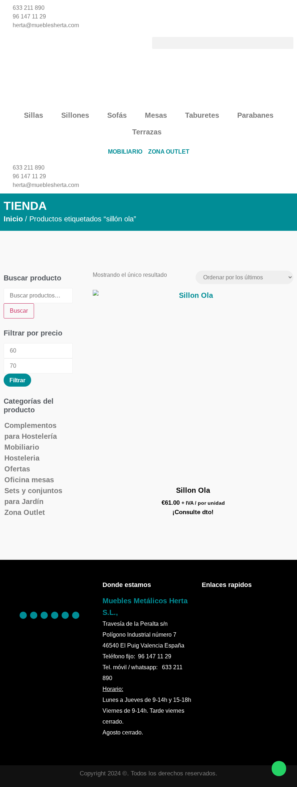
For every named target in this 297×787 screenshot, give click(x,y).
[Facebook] (23, 615)
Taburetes (202, 115)
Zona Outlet (24, 512)
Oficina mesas (29, 480)
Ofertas (17, 469)
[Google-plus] (65, 615)
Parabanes (255, 115)
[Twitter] (54, 615)
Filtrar (17, 380)
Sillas (33, 115)
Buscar (19, 311)
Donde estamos (127, 584)
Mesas (156, 115)
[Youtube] (75, 615)
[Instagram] (44, 615)
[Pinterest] (33, 615)
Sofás (117, 115)
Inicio (13, 219)
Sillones (75, 115)
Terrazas (147, 132)
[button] (222, 43)
